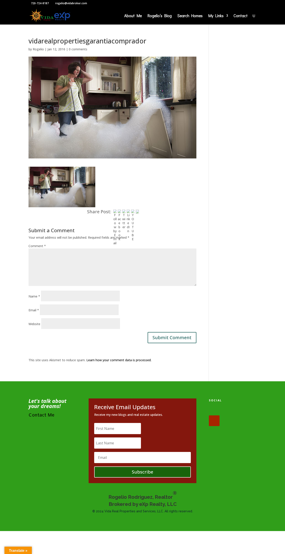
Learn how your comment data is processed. (118, 360)
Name (34, 296)
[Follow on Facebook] (214, 410)
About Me (133, 16)
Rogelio (38, 49)
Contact (241, 16)
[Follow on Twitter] (228, 410)
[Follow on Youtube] (214, 420)
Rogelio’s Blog (159, 16)
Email (33, 310)
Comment (37, 246)
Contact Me (41, 415)
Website (34, 324)
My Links (216, 16)
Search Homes (190, 16)
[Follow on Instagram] (241, 410)
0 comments (78, 49)
